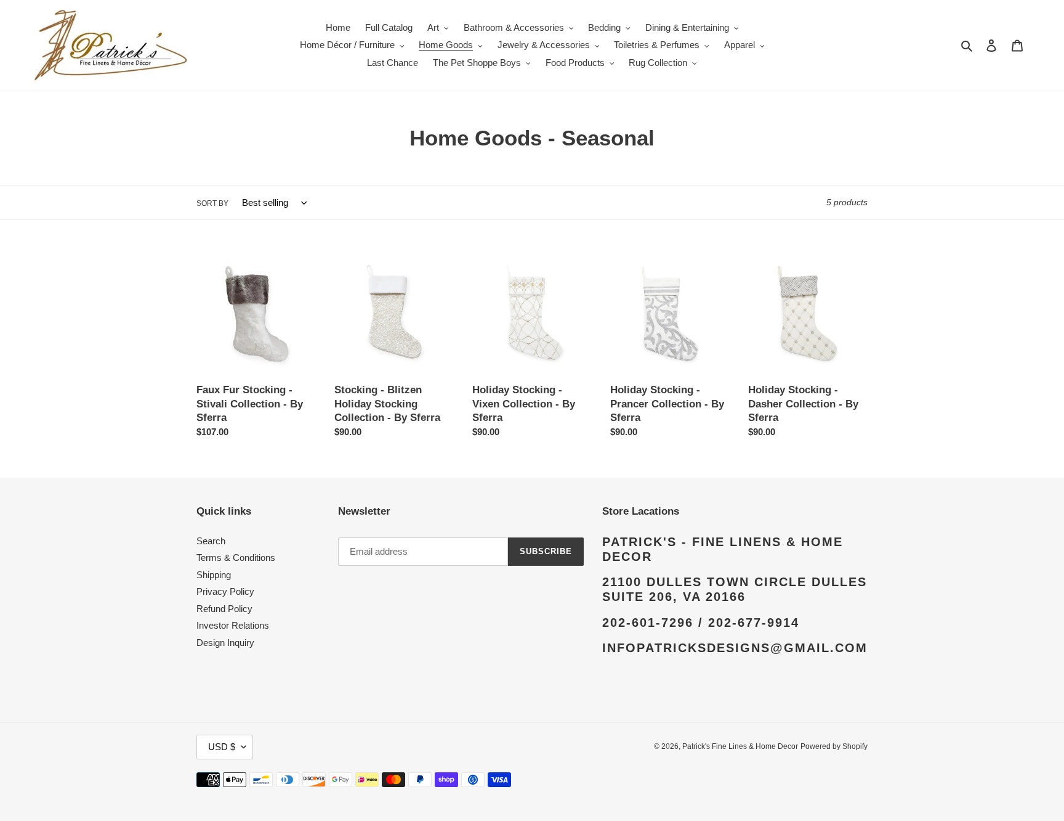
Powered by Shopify (834, 746)
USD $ (221, 746)
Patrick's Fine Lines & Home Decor (740, 746)
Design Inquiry (225, 642)
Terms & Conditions (235, 557)
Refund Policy (224, 608)
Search (210, 541)
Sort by (212, 203)
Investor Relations (232, 625)
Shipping (213, 575)
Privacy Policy (225, 591)
